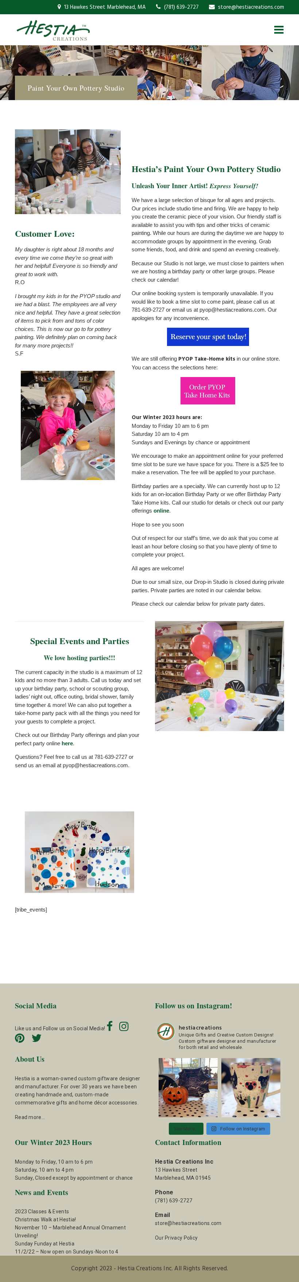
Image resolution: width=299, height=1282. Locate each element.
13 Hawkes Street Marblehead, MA (104, 7)
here (67, 743)
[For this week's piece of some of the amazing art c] (250, 1087)
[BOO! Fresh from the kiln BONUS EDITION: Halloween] (188, 1087)
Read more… (30, 1117)
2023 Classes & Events (42, 1211)
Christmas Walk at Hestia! (45, 1219)
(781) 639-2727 (181, 7)
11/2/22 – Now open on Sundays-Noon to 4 (67, 1252)
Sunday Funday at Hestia (44, 1244)
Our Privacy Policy (176, 1238)
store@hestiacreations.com (250, 7)
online (161, 510)
